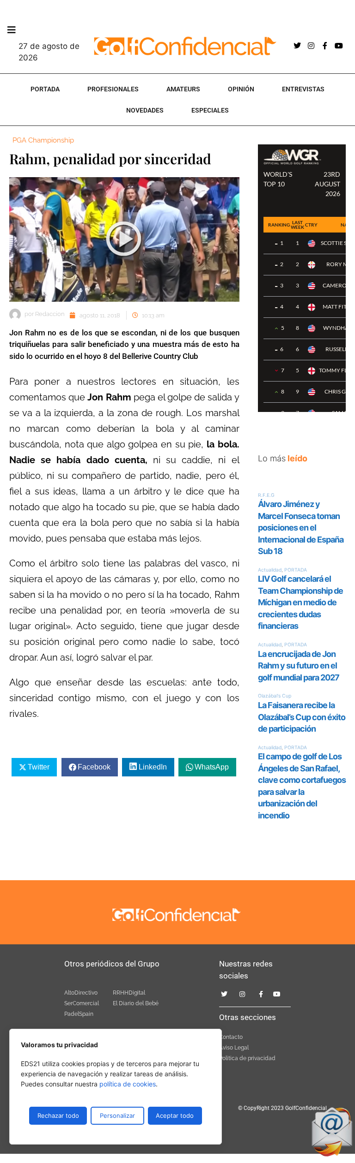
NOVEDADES (145, 110)
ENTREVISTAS (303, 89)
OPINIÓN (241, 89)
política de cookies (127, 1084)
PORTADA (45, 89)
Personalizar (117, 1115)
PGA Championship (43, 140)
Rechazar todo (58, 1115)
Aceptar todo (175, 1115)
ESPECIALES (210, 110)
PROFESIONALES (113, 89)
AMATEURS (183, 89)
